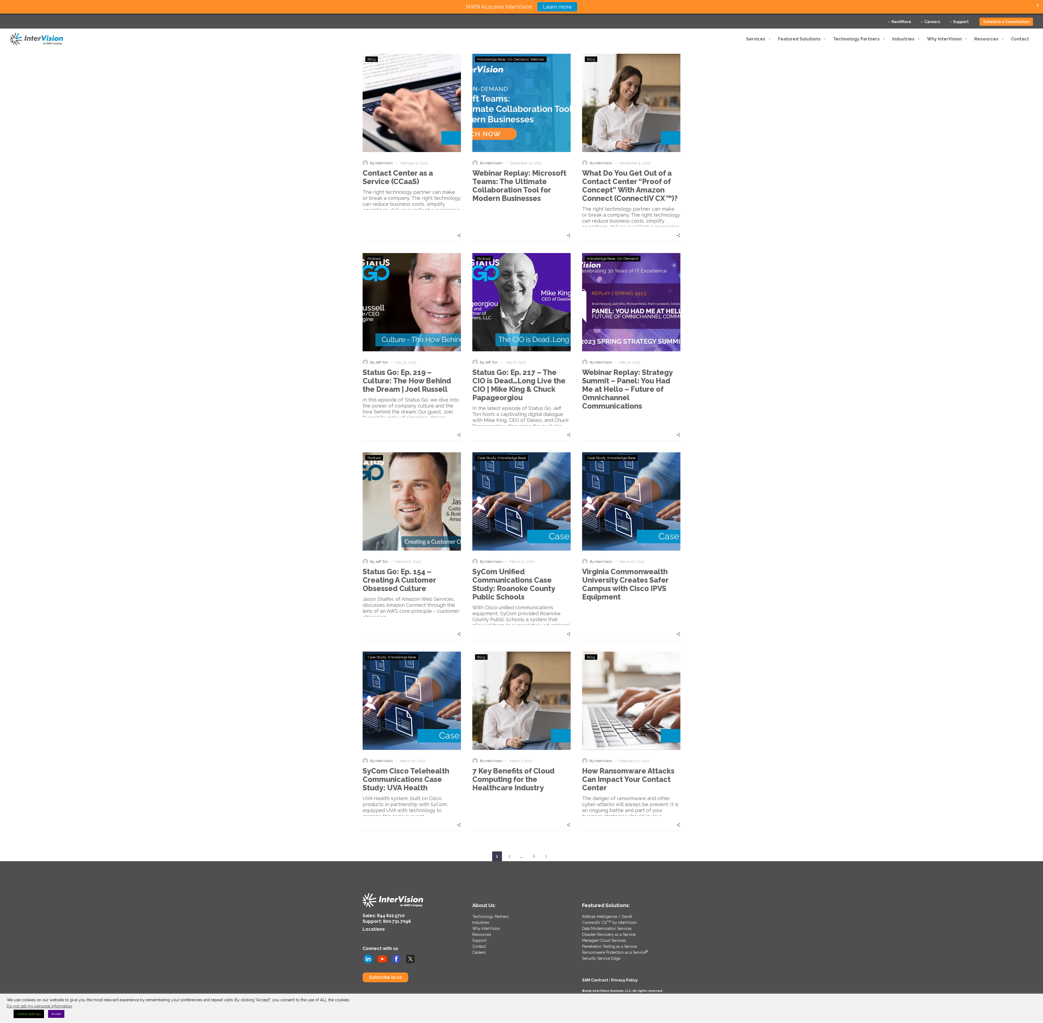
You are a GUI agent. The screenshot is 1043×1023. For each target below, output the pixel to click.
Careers (932, 22)
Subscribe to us (385, 977)
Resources (481, 934)
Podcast (374, 258)
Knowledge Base (491, 59)
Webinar (537, 59)
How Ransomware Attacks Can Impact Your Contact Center (628, 779)
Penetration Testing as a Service (609, 946)
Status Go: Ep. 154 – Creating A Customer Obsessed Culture (399, 580)
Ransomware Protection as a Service (615, 952)
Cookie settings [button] (29, 1014)
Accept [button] (56, 1014)
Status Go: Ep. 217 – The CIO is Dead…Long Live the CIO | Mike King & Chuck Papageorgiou (519, 385)
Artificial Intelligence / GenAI (607, 916)
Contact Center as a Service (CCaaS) (398, 177)
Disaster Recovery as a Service (609, 934)
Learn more (557, 7)
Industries (480, 922)
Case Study (486, 458)
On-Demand (518, 59)
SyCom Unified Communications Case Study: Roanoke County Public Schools (513, 584)
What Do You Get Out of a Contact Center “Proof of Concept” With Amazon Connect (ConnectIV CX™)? (630, 186)
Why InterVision (486, 928)
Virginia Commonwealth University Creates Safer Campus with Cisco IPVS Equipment (625, 584)
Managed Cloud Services (604, 940)
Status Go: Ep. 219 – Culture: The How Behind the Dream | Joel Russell (407, 380)
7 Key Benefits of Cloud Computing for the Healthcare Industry (513, 779)
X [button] (1037, 5)
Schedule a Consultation (1006, 22)
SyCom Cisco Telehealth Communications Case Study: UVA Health (406, 779)
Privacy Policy (624, 980)
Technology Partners (490, 916)
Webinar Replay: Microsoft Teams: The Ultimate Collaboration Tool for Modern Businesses (519, 186)
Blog (371, 59)
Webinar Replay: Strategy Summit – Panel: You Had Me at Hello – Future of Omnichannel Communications (627, 389)
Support (961, 22)
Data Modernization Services (607, 928)
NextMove (901, 22)
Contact (479, 946)
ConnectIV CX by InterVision (609, 922)
